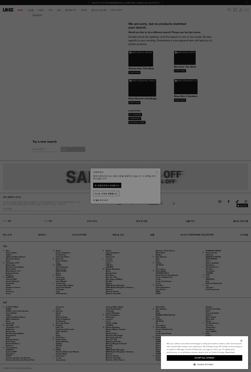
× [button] (241, 341)
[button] (204, 364)
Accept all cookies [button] (204, 358)
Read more (230, 352)
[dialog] (204, 352)
